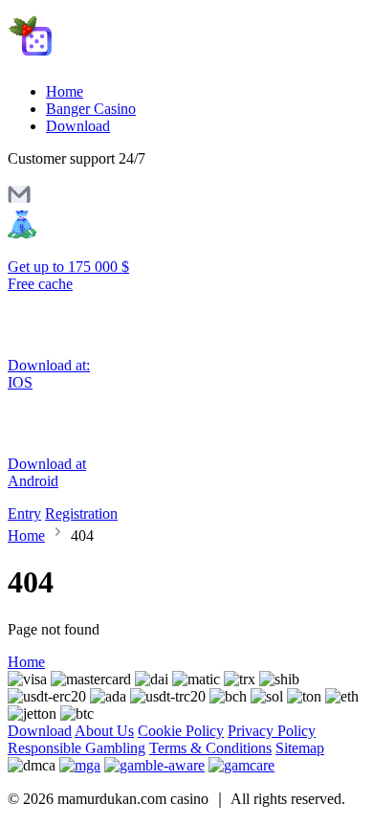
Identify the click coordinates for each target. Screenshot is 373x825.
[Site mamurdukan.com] (88, 59)
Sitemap (299, 748)
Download (78, 126)
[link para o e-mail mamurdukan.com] (19, 200)
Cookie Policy (181, 731)
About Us (104, 731)
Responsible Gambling (76, 748)
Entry (24, 513)
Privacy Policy (272, 731)
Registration (81, 513)
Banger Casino (91, 108)
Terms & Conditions (210, 748)
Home (64, 91)
